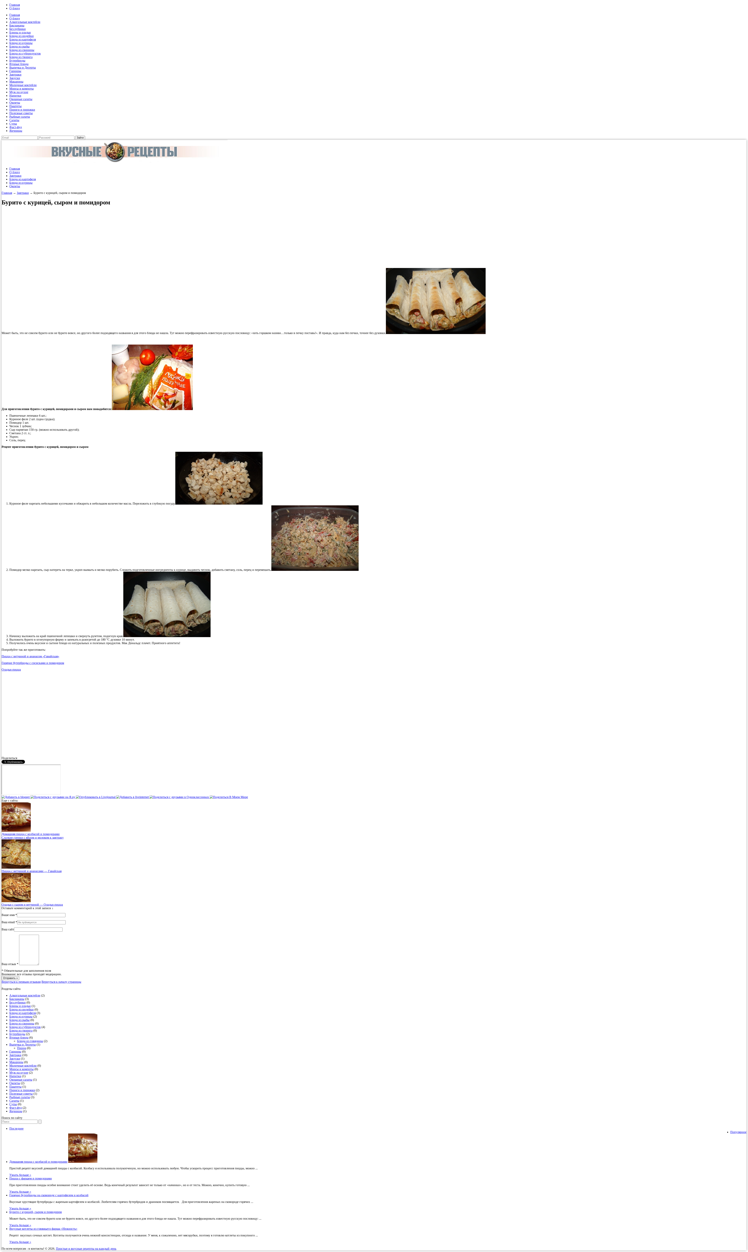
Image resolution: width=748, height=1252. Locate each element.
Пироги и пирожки (22, 109)
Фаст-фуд (15, 127)
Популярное (738, 1132)
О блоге (14, 8)
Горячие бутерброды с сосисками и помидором (33, 663)
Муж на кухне (18, 92)
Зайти (80, 137)
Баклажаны (16, 25)
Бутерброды (17, 60)
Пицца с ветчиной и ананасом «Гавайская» (30, 656)
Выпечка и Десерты (22, 67)
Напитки (15, 95)
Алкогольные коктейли (24, 22)
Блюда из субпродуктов (25, 53)
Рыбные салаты (19, 116)
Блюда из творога (21, 57)
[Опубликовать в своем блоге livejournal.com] (96, 797)
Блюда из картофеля (22, 39)
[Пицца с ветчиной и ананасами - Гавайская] (16, 867)
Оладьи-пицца (11, 669)
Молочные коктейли (23, 85)
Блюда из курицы (21, 43)
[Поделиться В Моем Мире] (229, 797)
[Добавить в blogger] (16, 797)
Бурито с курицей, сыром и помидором (35, 1212)
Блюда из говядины (30, 1041)
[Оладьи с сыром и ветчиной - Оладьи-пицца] (16, 901)
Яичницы (15, 130)
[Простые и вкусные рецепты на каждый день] (115, 162)
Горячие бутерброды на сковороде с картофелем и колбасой (48, 1195)
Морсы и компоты (21, 88)
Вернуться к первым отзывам (21, 981)
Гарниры (15, 71)
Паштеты (15, 106)
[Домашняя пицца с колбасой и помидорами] (16, 830)
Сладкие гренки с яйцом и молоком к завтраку (33, 837)
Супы (13, 123)
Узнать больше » (20, 1175)
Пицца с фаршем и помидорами (30, 1178)
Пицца (21, 1048)
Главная (14, 4)
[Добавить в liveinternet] (133, 797)
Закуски (14, 78)
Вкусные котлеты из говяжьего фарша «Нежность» (43, 1228)
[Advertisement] (118, 237)
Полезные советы (21, 113)
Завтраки (15, 74)
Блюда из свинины (21, 50)
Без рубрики (17, 29)
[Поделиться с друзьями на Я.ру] (53, 797)
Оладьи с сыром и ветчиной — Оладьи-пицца (32, 904)
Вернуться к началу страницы (61, 981)
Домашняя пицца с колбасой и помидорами (31, 834)
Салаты (14, 120)
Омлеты (14, 102)
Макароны (16, 81)
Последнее (16, 1128)
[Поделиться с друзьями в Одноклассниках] (180, 797)
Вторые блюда (18, 64)
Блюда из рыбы (19, 46)
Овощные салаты (20, 99)
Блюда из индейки (21, 36)
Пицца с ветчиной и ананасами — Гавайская (32, 871)
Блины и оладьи (20, 32)
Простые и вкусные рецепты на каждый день (86, 1248)
